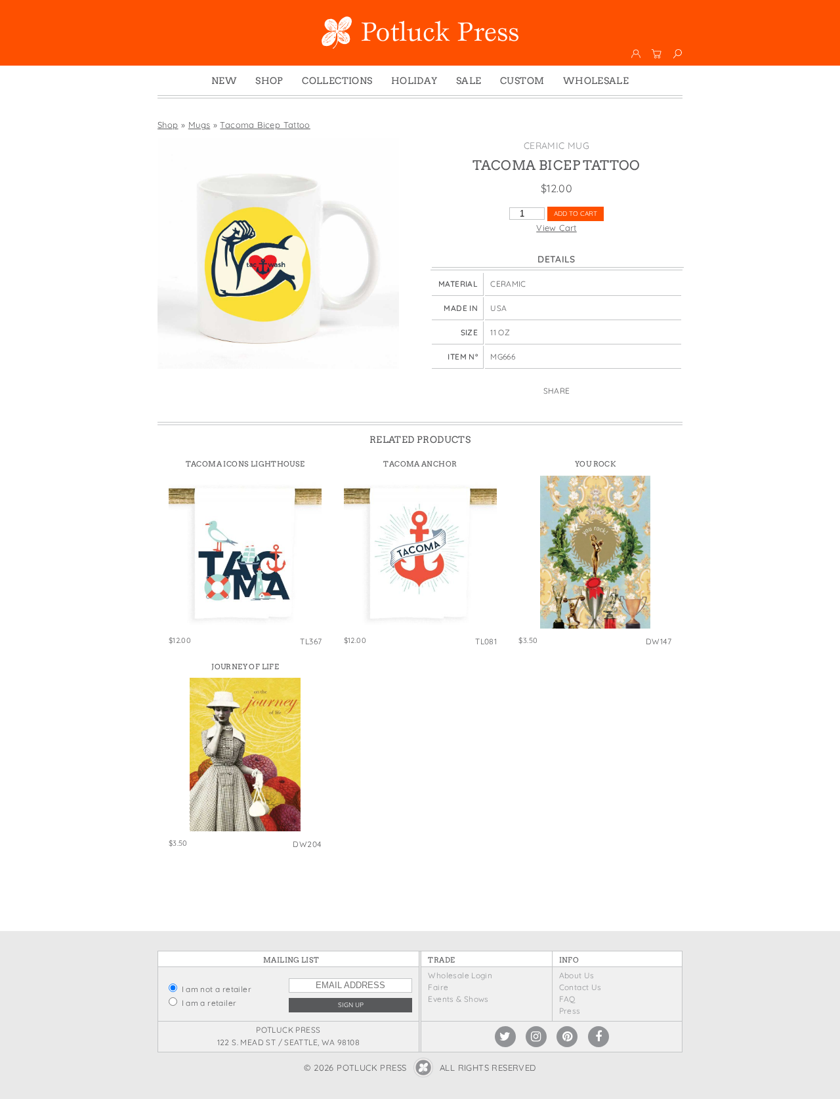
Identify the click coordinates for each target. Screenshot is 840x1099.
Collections (337, 80)
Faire (438, 987)
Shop (269, 80)
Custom (522, 80)
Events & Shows (458, 999)
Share (556, 391)
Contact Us (580, 987)
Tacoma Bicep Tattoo (265, 124)
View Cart (556, 227)
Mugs (199, 124)
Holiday (414, 80)
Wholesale (596, 80)
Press (570, 1011)
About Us (577, 975)
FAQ (567, 999)
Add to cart (575, 213)
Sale (469, 80)
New (224, 80)
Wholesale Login (460, 975)
